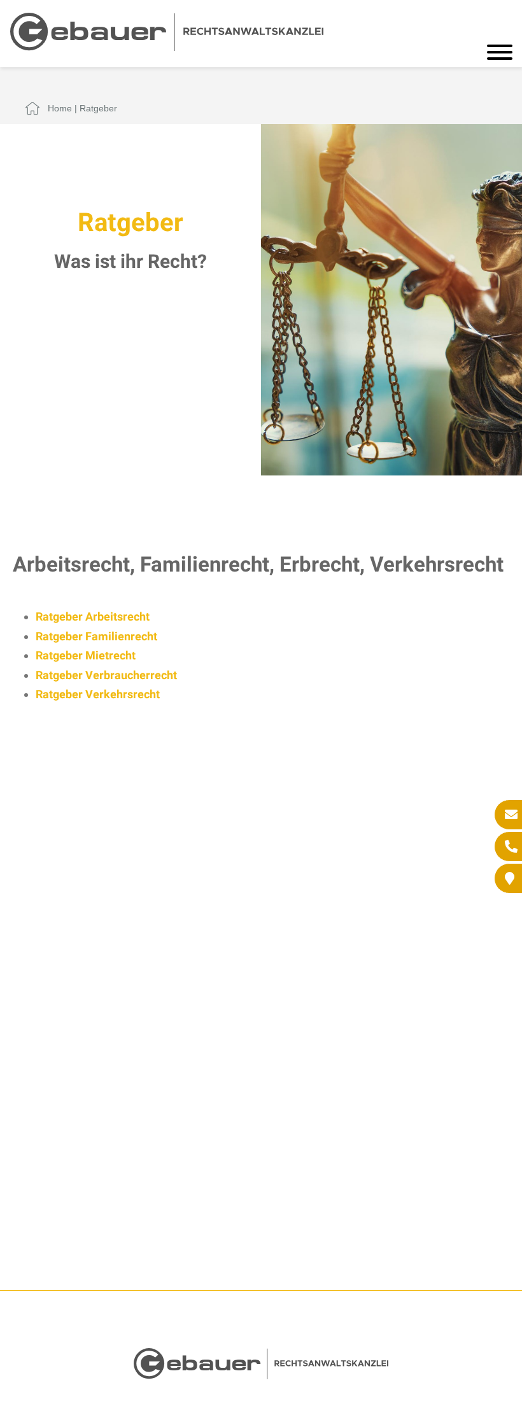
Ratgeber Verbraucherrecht (106, 675)
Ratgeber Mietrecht (86, 655)
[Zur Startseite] (166, 46)
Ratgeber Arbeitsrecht (93, 616)
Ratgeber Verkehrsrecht (98, 694)
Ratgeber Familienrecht (96, 636)
